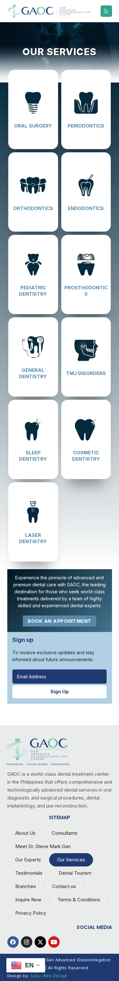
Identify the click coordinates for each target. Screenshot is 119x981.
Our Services (71, 860)
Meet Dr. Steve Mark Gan (42, 846)
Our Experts (28, 860)
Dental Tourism (75, 873)
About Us (25, 833)
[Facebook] (13, 942)
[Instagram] (26, 942)
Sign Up (59, 691)
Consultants (64, 833)
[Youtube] (54, 942)
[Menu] (106, 11)
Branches (25, 886)
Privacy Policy (30, 913)
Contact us (64, 886)
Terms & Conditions (78, 900)
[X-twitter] (40, 942)
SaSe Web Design (48, 975)
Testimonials (29, 873)
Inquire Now (28, 900)
